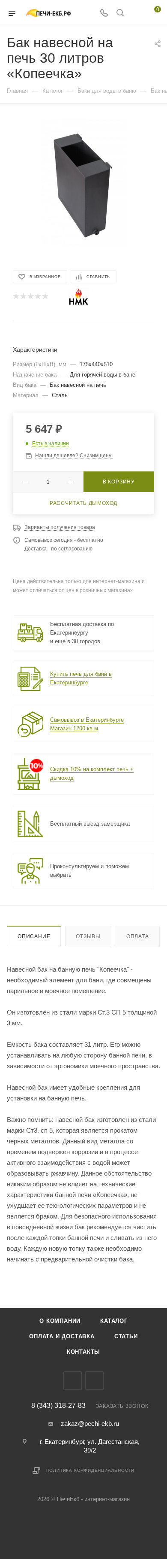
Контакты (83, 1352)
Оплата (137, 936)
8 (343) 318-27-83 (58, 1405)
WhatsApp (94, 1380)
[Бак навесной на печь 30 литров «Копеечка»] (83, 182)
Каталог (114, 1321)
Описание (34, 936)
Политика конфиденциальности (90, 1470)
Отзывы (88, 936)
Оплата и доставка (62, 1336)
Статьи (126, 1336)
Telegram (72, 1380)
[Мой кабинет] (136, 13)
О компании (60, 1321)
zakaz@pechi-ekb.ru (90, 1423)
